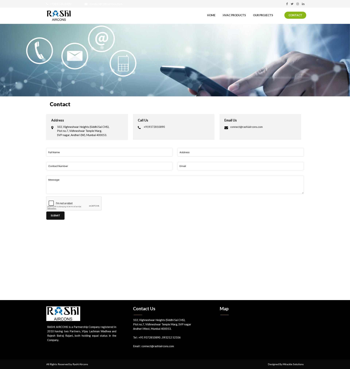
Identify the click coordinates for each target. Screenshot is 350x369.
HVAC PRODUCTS (234, 15)
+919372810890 (59, 3)
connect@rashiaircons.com (105, 3)
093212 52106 (171, 337)
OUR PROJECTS (263, 15)
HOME (211, 15)
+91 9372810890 (150, 337)
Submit (55, 215)
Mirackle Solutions (293, 364)
